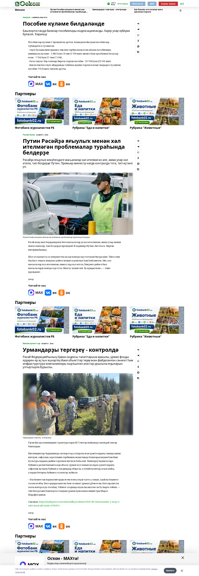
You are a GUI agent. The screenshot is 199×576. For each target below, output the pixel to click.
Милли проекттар (31, 343)
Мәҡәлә (20, 9)
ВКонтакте (137, 3)
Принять (170, 570)
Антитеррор (123, 4)
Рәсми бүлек (29, 135)
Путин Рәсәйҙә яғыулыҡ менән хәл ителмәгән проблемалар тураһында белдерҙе (68, 10)
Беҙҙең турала (168, 3)
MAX (152, 3)
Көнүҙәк (27, 17)
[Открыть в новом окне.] (35, 84)
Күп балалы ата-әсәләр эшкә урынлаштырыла (148, 10)
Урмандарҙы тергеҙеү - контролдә (109, 9)
